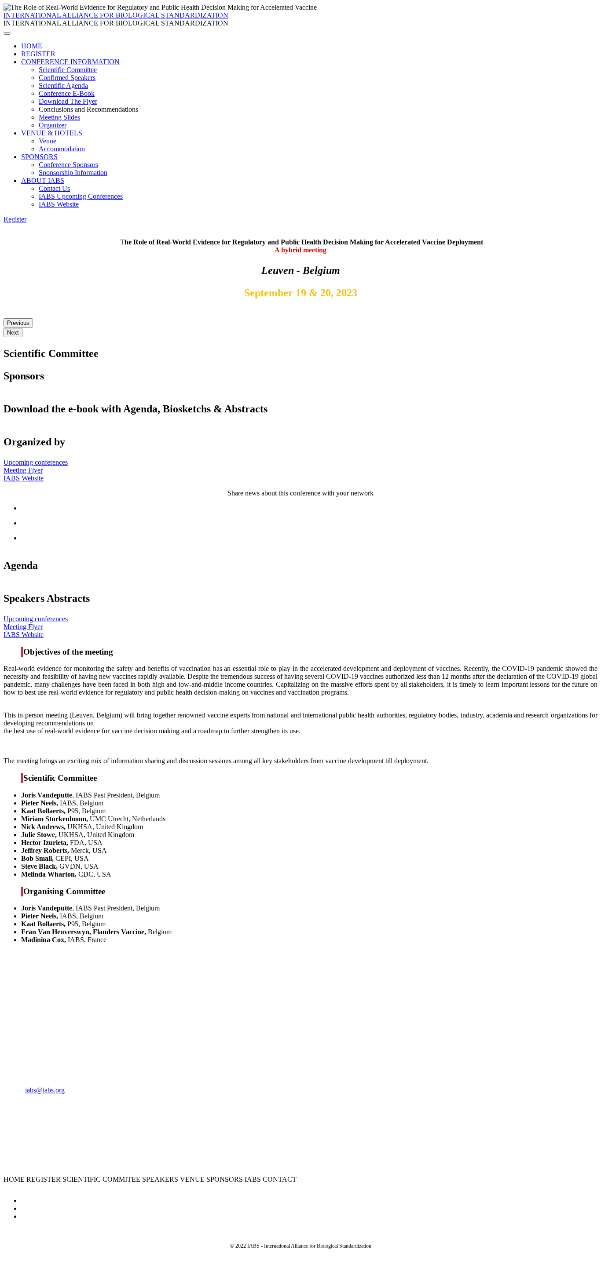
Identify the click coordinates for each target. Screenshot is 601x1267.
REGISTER (38, 54)
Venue (47, 141)
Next (13, 332)
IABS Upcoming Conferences (81, 196)
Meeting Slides (59, 117)
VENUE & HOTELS (51, 133)
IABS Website (59, 204)
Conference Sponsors (68, 164)
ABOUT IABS (42, 180)
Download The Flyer (68, 101)
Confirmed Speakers (67, 77)
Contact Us (54, 188)
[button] (15, 219)
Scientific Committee (68, 69)
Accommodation (62, 149)
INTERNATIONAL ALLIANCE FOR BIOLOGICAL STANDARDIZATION (116, 15)
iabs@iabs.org (45, 1090)
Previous (18, 323)
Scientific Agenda (63, 85)
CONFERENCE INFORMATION (70, 62)
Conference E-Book (67, 93)
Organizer (52, 125)
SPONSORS (39, 156)
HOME (31, 46)
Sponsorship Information (73, 172)
